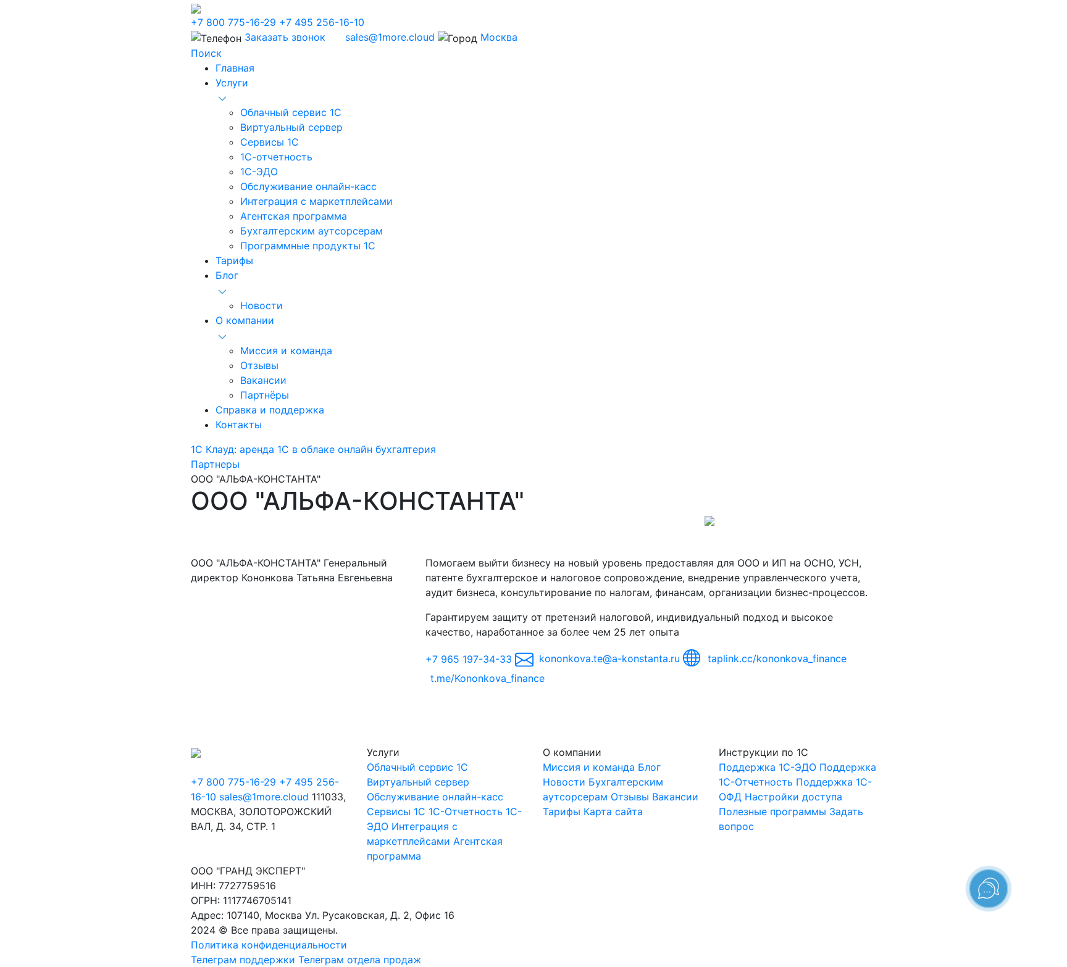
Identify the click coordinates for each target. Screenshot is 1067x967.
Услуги (231, 83)
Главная (234, 68)
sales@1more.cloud (390, 37)
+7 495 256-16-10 (321, 22)
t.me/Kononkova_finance (487, 678)
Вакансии (263, 380)
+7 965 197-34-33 (468, 658)
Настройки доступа (793, 797)
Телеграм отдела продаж (359, 959)
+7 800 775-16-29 (233, 22)
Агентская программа (293, 216)
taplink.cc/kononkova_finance (776, 658)
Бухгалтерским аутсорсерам (311, 231)
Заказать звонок (285, 37)
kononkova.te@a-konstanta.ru (609, 658)
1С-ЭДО (259, 171)
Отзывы (259, 365)
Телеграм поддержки (243, 959)
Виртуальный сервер (291, 127)
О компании (244, 320)
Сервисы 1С (269, 142)
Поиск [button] (206, 53)
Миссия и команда (286, 350)
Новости (261, 305)
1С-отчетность (276, 157)
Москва (498, 37)
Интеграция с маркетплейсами (316, 201)
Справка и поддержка (269, 410)
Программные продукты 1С (307, 245)
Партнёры (264, 395)
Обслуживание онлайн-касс (308, 186)
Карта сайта (613, 811)
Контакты (238, 424)
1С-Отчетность (466, 811)
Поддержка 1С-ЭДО (767, 767)
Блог (226, 275)
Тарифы (234, 260)
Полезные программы (772, 811)
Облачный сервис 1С (290, 112)
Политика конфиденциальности (269, 945)
